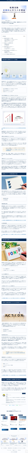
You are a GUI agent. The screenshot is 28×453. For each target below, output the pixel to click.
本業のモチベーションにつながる (9, 41)
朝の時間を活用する (7, 51)
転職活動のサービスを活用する (9, 52)
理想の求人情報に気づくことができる (9, 40)
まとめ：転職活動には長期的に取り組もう (9, 54)
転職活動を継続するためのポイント (9, 46)
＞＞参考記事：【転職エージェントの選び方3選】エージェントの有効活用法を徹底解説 (14, 375)
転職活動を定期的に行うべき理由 (8, 38)
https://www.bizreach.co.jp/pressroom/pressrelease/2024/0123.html (13, 124)
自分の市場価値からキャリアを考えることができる (11, 39)
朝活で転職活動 (8, 20)
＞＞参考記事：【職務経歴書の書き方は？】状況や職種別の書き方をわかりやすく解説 (14, 220)
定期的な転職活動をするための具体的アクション (10, 50)
